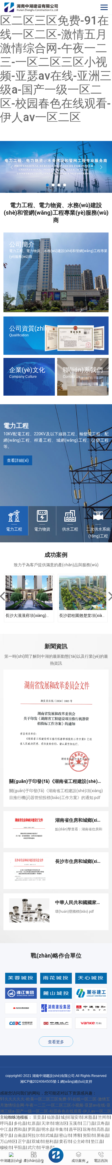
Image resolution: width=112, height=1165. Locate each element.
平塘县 (47, 1147)
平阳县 (20, 1147)
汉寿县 (102, 1123)
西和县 (20, 1129)
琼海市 (89, 1129)
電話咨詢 (101, 1161)
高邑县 (102, 1129)
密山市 (65, 1135)
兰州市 (104, 1117)
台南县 (20, 1135)
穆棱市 (6, 1147)
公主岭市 (81, 1141)
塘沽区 (61, 1123)
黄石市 (65, 1141)
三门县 (89, 1123)
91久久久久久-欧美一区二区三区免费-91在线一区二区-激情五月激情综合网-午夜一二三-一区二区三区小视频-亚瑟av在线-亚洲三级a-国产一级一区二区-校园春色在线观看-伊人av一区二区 (55, 62)
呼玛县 (6, 1123)
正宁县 (24, 1141)
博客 (77, 1135)
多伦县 (20, 1123)
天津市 (47, 1123)
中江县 (6, 1129)
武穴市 (34, 1147)
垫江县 (97, 1141)
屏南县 (102, 1135)
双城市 (38, 1141)
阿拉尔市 (36, 1135)
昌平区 (75, 1129)
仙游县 (53, 1117)
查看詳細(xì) (18, 460)
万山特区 (8, 1141)
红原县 (34, 1123)
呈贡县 (39, 1117)
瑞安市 (76, 1117)
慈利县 (51, 1141)
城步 (65, 1117)
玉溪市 (75, 1123)
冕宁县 (6, 1135)
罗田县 (34, 1129)
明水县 (47, 1129)
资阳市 (89, 1135)
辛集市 (61, 1129)
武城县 (51, 1135)
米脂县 (90, 1117)
